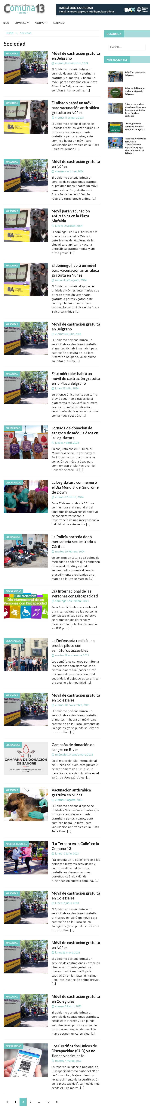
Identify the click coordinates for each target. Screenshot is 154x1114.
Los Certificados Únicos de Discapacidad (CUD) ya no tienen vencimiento (74, 1051)
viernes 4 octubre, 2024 (69, 171)
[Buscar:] (127, 47)
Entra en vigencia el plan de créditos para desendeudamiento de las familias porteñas (135, 110)
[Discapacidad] (26, 496)
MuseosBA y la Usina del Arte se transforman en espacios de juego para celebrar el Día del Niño (135, 146)
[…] (88, 90)
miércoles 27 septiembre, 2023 (74, 754)
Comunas (20, 22)
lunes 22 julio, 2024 (67, 388)
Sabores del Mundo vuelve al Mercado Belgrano (135, 91)
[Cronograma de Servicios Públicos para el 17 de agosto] (115, 127)
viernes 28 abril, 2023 (68, 1006)
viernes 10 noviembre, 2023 (72, 705)
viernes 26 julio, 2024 (68, 334)
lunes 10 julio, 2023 (67, 853)
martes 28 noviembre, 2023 (72, 655)
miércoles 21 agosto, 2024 (71, 280)
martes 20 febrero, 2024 (70, 551)
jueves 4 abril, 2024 (67, 442)
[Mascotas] (26, 67)
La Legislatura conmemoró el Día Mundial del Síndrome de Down (75, 487)
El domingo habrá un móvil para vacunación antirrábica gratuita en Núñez (75, 270)
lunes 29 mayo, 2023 (67, 952)
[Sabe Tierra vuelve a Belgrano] (115, 76)
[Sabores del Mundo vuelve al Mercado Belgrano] (115, 92)
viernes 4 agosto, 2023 (68, 800)
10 (48, 1101)
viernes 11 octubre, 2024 (69, 117)
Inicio (6, 22)
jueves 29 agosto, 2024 (69, 226)
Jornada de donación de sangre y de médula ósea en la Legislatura (75, 433)
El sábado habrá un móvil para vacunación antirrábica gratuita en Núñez (75, 107)
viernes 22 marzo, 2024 (69, 497)
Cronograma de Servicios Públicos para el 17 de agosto (135, 126)
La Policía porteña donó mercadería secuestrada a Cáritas (74, 541)
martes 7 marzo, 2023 (68, 1060)
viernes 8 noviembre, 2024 (71, 63)
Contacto (59, 22)
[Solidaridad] (26, 442)
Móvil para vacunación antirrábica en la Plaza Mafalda (71, 216)
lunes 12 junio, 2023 (67, 903)
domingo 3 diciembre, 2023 (72, 601)
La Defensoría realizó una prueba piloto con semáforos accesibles (73, 645)
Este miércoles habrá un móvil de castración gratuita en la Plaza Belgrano (76, 378)
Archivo (40, 22)
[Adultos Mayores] (26, 857)
